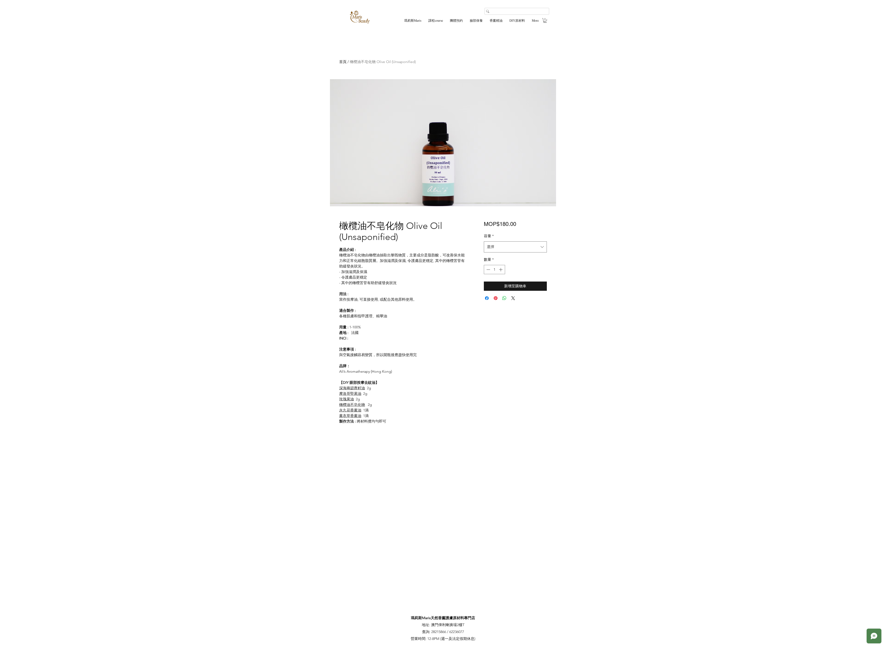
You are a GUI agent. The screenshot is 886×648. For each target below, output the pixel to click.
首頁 (343, 62)
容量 (489, 236)
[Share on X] (513, 298)
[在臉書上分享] (487, 298)
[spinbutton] (494, 269)
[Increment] (501, 269)
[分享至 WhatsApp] (504, 298)
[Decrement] (488, 269)
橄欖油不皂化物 (352, 404)
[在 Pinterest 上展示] (495, 298)
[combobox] (515, 246)
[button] (545, 20)
